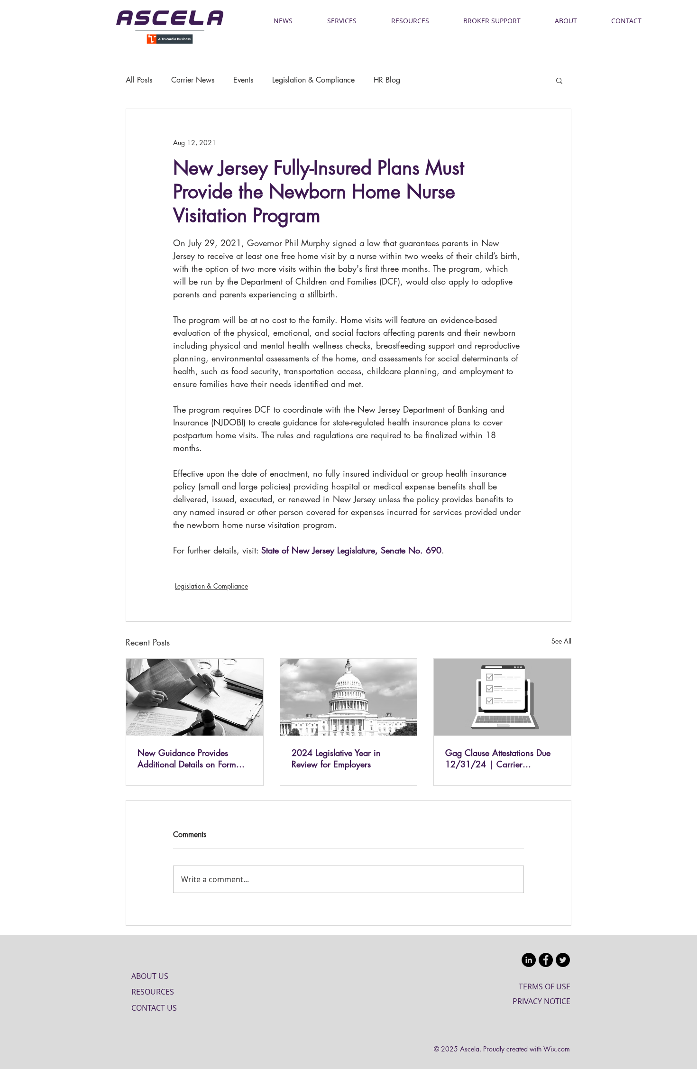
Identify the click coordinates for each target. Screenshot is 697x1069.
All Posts (139, 80)
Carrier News (192, 80)
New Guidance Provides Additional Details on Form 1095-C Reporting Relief (187, 758)
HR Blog (387, 80)
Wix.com (556, 1048)
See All (561, 640)
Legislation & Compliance (313, 80)
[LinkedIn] (529, 960)
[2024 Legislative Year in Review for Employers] (348, 697)
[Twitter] (563, 960)
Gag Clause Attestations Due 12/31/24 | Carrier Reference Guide (497, 758)
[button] (559, 80)
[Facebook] (546, 960)
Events (243, 80)
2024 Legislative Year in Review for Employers (336, 758)
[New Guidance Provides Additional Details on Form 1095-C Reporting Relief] (194, 697)
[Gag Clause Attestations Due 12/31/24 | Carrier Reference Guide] (502, 697)
